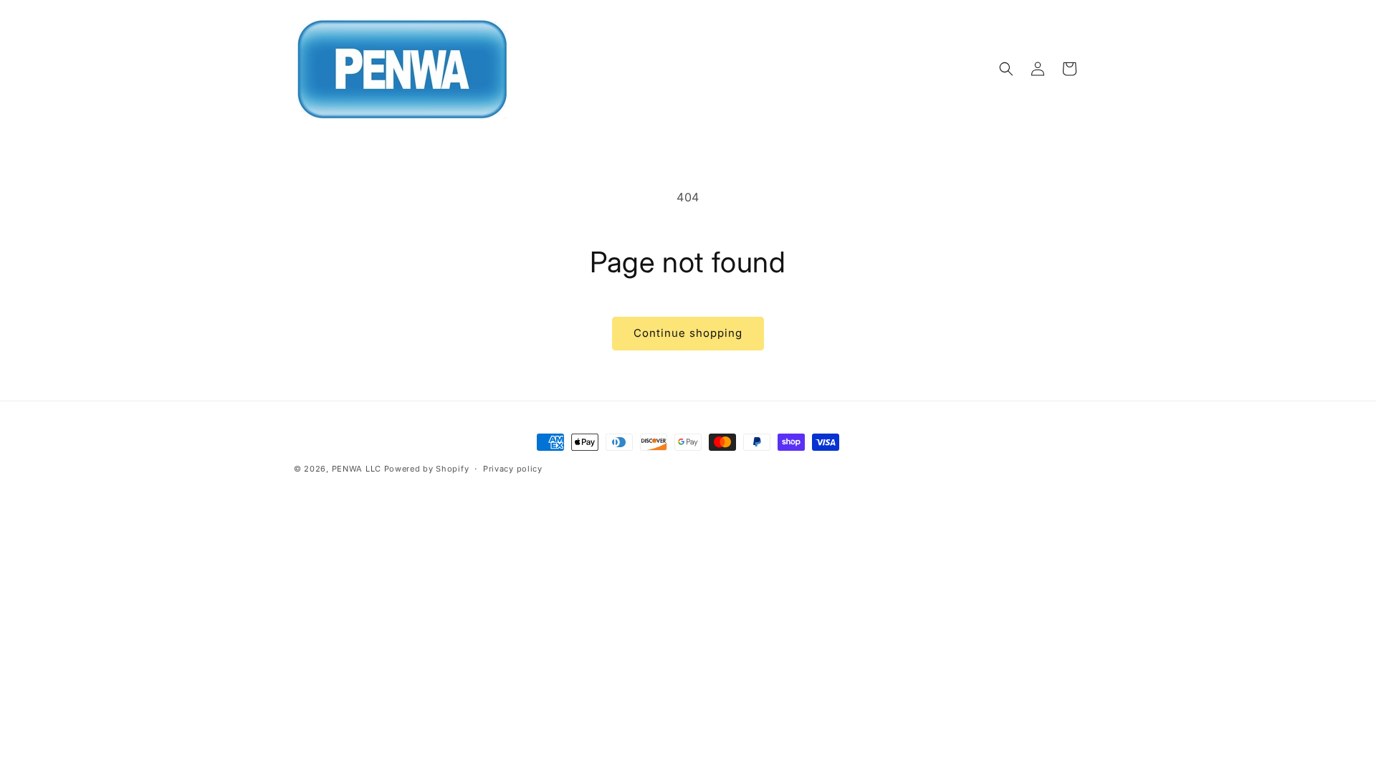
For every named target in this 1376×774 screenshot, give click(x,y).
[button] (1006, 69)
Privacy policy (513, 469)
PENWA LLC (356, 469)
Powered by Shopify (426, 469)
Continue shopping (688, 333)
